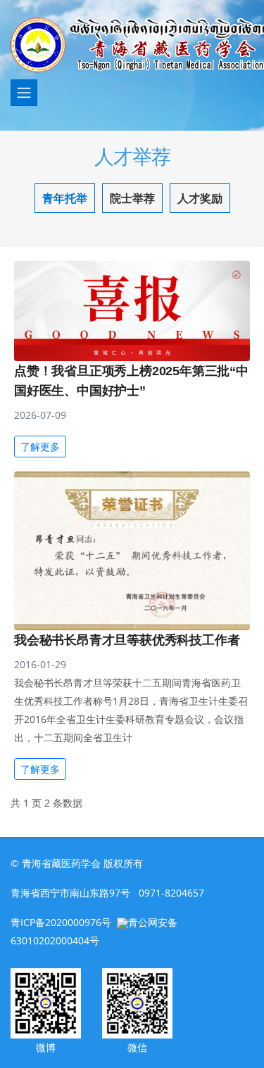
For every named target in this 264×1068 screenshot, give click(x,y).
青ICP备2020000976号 (61, 922)
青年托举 (64, 198)
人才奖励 (199, 198)
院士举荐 (132, 198)
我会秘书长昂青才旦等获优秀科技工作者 (126, 640)
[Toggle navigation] (24, 92)
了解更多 (40, 446)
